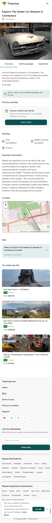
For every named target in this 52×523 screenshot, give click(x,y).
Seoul (40, 468)
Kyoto (47, 468)
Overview (9, 64)
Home (4, 387)
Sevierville (28, 464)
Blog (4, 393)
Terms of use (8, 399)
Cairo (34, 495)
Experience (43, 64)
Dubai (11, 491)
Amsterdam (16, 495)
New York (35, 491)
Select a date (26, 122)
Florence (5, 495)
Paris (18, 491)
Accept (38, 509)
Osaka (44, 464)
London (39, 472)
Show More (6, 85)
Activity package (26, 64)
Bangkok (5, 468)
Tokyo (36, 464)
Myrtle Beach (7, 472)
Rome (4, 491)
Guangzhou (6, 477)
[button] (25, 214)
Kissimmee (6, 464)
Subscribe (26, 447)
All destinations (20, 477)
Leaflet (24, 231)
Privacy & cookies (10, 405)
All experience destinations (13, 500)
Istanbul (14, 468)
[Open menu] (47, 3)
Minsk (17, 472)
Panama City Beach (28, 468)
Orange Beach (28, 472)
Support (5, 411)
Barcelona (46, 491)
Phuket (26, 495)
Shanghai (17, 464)
